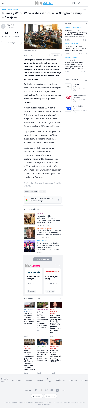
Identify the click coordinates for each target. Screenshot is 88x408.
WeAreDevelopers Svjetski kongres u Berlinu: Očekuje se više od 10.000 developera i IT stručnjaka (48, 246)
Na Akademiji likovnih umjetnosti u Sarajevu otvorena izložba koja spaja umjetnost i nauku (48, 219)
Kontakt (40, 380)
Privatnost (73, 380)
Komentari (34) (43, 259)
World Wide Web (31, 191)
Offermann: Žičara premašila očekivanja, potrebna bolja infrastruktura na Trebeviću (49, 233)
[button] (55, 265)
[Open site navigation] (3, 3)
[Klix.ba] (44, 3)
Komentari (29, 380)
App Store (38, 396)
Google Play (51, 396)
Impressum (16, 380)
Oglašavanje (60, 380)
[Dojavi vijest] (79, 3)
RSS (63, 390)
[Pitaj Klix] (74, 3)
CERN (43, 191)
